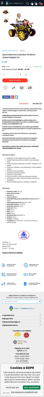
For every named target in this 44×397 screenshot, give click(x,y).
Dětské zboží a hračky (10, 51)
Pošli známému (30, 88)
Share (6, 97)
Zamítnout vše (12, 387)
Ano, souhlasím (31, 387)
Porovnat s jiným (13, 88)
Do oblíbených (5, 88)
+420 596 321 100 (22, 354)
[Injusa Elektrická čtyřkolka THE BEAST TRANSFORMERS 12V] (22, 43)
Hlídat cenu (22, 88)
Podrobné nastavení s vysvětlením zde (22, 392)
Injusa (22, 51)
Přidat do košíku (15, 80)
